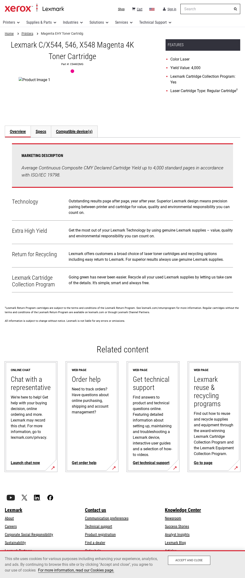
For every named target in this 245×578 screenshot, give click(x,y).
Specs (41, 131)
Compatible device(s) (74, 131)
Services (121, 22)
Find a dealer (95, 542)
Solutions (96, 22)
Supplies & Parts (39, 22)
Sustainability (15, 542)
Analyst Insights (177, 534)
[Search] (235, 9)
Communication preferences (106, 518)
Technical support (98, 526)
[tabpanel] (122, 219)
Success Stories (177, 526)
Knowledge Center (183, 510)
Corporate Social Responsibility (29, 534)
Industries (70, 22)
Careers (11, 526)
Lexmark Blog (175, 542)
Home (34, 8)
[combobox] (210, 9)
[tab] (18, 131)
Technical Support (153, 22)
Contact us (95, 510)
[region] (122, 564)
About (9, 518)
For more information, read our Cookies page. (76, 570)
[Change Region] (152, 9)
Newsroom (173, 518)
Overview (18, 131)
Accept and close (189, 560)
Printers (9, 22)
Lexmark (13, 510)
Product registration (100, 534)
